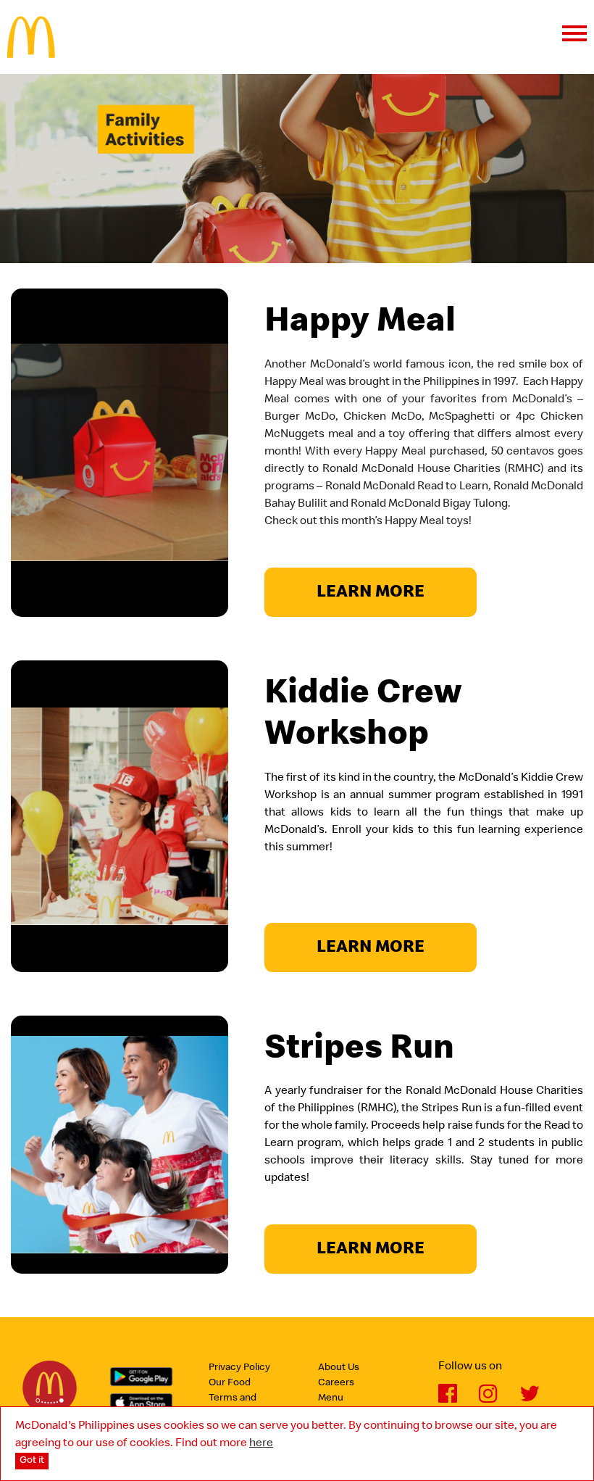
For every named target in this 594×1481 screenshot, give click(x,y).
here (261, 1444)
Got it (32, 1461)
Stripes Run (359, 1050)
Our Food (230, 1383)
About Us (338, 1368)
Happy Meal (360, 323)
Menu (330, 1398)
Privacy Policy (239, 1368)
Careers (336, 1383)
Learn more (370, 593)
